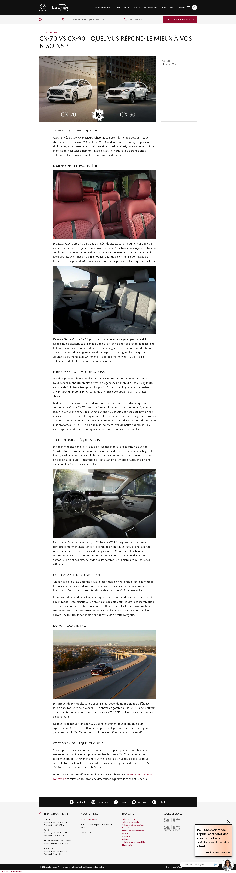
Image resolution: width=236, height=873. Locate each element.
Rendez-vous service (178, 19)
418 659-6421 (135, 19)
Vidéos (125, 833)
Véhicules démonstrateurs (133, 825)
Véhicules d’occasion (131, 822)
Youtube (141, 802)
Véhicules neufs (104, 8)
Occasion (123, 8)
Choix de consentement (11, 871)
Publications (49, 32)
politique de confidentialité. (93, 867)
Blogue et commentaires (133, 830)
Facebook (80, 802)
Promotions (151, 8)
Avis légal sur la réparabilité (133, 842)
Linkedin (162, 802)
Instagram (102, 802)
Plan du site (127, 845)
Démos (137, 8)
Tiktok (122, 802)
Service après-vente (89, 819)
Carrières (168, 8)
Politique (126, 839)
